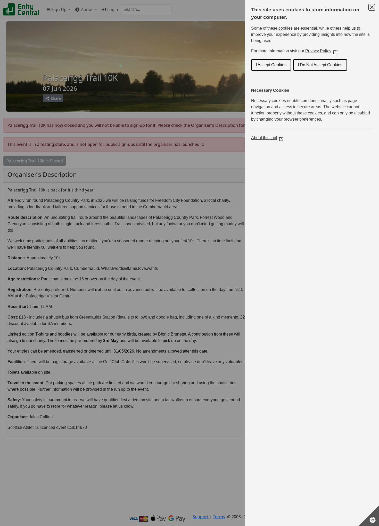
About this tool (267, 138)
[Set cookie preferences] (368, 515)
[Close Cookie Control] (372, 7)
